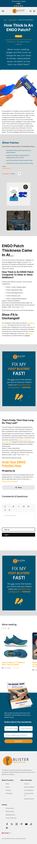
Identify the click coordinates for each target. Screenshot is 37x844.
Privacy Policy (10, 808)
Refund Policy (10, 811)
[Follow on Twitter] (12, 824)
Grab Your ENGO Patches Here (14, 464)
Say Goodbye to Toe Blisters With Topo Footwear (13, 663)
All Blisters (19, 36)
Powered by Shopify (21, 838)
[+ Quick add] (19, 173)
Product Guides (13, 20)
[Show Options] (31, 735)
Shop (7, 784)
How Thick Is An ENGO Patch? (25, 20)
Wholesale (9, 793)
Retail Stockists (29, 799)
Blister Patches (10, 142)
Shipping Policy (10, 815)
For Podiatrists (28, 790)
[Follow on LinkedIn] (7, 828)
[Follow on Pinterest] (21, 824)
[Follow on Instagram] (16, 824)
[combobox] (18, 735)
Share (20, 487)
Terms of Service (11, 818)
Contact (8, 790)
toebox (30, 333)
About (8, 787)
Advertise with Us (28, 794)
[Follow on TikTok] (31, 824)
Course (26, 784)
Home (5, 20)
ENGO (3, 140)
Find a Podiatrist (29, 787)
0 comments (18, 44)
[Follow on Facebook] (7, 824)
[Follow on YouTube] (26, 824)
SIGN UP (18, 741)
